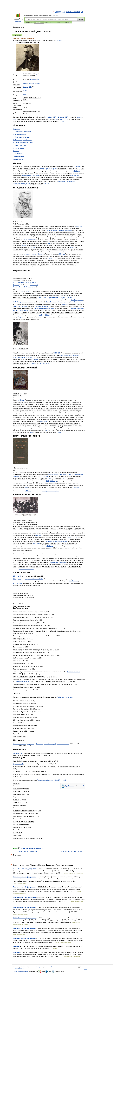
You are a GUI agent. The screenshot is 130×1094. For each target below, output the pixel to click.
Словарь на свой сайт (73, 11)
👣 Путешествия (19, 968)
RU (82, 11)
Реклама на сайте (48, 967)
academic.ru (18, 21)
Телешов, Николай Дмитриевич (24, 897)
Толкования (38, 22)
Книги (58, 22)
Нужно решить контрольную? (32, 848)
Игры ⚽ (67, 22)
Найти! (81, 19)
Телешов (16, 946)
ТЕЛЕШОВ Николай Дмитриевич (24, 869)
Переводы (48, 22)
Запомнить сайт (59, 11)
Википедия (29, 22)
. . (74, 175)
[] (36, 74)
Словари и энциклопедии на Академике (41, 15)
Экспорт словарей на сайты (20, 971)
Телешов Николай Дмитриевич (24, 877)
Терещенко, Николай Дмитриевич (70, 851)
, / (34, 579)
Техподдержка (39, 967)
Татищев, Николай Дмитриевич (26, 851)
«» (20, 317)
